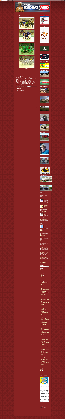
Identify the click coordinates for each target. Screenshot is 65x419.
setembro (42, 275)
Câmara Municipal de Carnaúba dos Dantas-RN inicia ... (44, 359)
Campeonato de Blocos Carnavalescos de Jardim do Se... (45, 319)
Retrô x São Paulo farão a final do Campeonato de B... (44, 315)
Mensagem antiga (35, 107)
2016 (40, 371)
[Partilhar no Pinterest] (30, 86)
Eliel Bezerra (41, 230)
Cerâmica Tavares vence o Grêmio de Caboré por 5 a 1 (44, 331)
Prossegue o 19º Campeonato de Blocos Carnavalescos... (44, 324)
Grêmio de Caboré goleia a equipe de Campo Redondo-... (45, 361)
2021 (40, 270)
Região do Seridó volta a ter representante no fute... (43, 291)
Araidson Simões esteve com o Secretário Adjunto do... (44, 294)
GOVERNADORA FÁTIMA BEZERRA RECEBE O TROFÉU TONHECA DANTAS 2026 (46, 214)
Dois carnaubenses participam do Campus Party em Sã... (44, 318)
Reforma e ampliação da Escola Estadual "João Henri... (44, 322)
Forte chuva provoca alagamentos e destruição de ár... (44, 355)
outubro (42, 274)
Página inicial (27, 107)
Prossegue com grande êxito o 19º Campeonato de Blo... (44, 347)
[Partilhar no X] (29, 86)
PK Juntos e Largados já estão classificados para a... (44, 336)
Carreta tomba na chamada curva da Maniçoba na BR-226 (44, 365)
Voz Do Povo (41, 224)
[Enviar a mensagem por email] (27, 86)
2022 (40, 269)
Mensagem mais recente (18, 107)
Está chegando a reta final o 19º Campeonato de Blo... (44, 309)
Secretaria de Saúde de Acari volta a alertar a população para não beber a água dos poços (44, 258)
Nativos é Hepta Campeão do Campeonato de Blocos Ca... (44, 295)
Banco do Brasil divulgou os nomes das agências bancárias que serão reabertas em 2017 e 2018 (44, 242)
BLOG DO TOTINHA (42, 235)
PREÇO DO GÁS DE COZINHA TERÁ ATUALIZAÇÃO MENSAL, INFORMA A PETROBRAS (43, 247)
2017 (40, 370)
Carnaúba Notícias (42, 240)
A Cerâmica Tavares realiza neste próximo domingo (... (44, 357)
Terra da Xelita (42, 193)
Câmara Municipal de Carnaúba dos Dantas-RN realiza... (44, 285)
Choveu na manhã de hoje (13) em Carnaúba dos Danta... (44, 321)
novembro (42, 273)
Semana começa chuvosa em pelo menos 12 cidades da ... (44, 352)
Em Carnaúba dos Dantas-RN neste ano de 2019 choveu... (45, 351)
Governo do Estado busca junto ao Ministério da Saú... (44, 305)
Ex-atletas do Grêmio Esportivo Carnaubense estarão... (44, 335)
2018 (40, 369)
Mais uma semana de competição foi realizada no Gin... (44, 367)
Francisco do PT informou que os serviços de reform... (44, 316)
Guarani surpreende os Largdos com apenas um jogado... (44, 338)
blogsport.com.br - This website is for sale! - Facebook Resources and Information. (44, 262)
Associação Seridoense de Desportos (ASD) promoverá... (44, 354)
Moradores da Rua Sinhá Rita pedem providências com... (44, 341)
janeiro (41, 368)
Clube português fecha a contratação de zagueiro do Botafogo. (46, 199)
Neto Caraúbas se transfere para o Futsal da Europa (44, 296)
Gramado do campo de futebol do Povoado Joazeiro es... (44, 339)
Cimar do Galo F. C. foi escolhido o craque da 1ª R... (44, 314)
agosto (41, 276)
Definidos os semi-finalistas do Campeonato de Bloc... (44, 328)
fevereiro (42, 281)
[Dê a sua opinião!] (28, 86)
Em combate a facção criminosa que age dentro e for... (44, 282)
